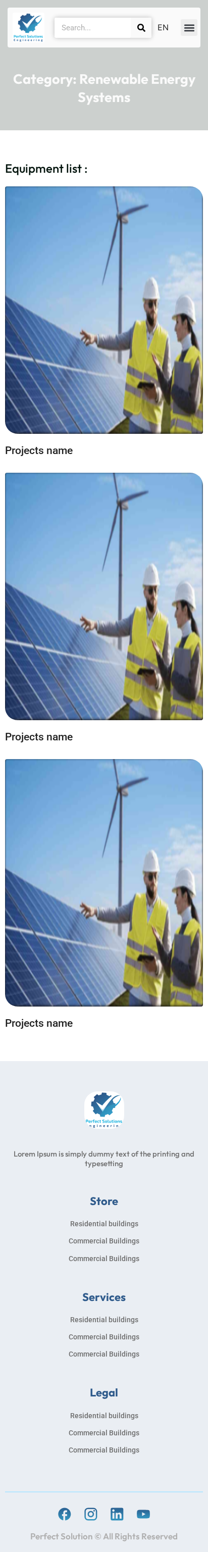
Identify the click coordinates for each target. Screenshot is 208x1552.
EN (163, 27)
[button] (189, 27)
